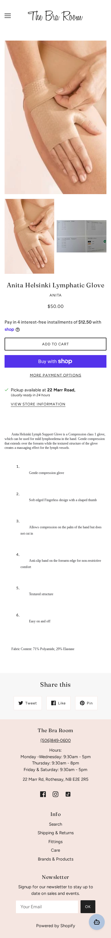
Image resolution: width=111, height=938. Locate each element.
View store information (38, 404)
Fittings (55, 841)
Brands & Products (55, 859)
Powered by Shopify (55, 925)
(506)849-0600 (55, 740)
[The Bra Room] (55, 15)
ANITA (56, 295)
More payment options (55, 375)
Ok (88, 907)
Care (55, 850)
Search (55, 824)
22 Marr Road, (61, 390)
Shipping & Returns (56, 832)
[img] (43, 794)
